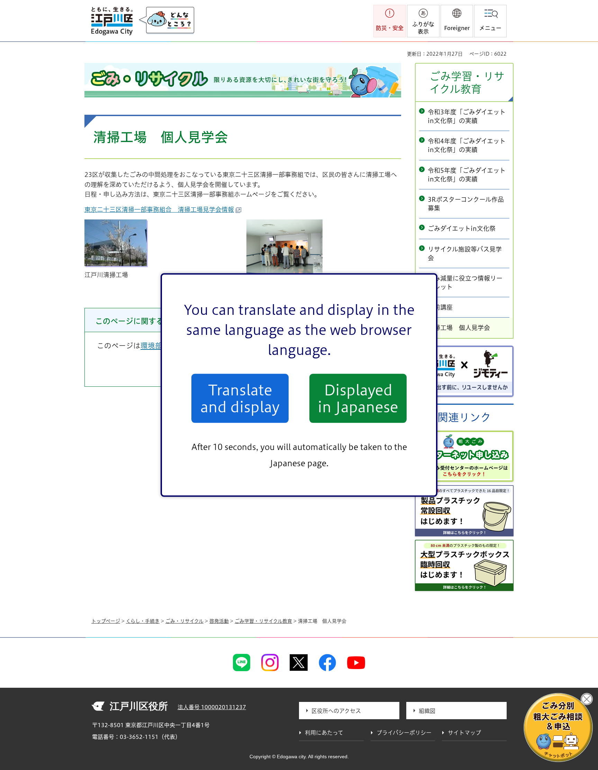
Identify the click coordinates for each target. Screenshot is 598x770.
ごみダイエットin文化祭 (462, 228)
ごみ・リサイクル (184, 621)
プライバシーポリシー (404, 732)
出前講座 (440, 307)
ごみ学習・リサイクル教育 (467, 82)
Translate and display (240, 398)
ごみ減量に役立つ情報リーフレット (465, 282)
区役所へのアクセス (336, 711)
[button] (457, 21)
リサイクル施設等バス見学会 (465, 253)
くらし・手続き (143, 621)
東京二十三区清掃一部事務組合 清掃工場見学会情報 (159, 209)
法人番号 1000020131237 (212, 707)
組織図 (427, 711)
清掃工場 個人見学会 (459, 328)
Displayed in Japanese (358, 398)
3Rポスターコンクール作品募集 (466, 203)
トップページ (105, 621)
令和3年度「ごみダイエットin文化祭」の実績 (467, 116)
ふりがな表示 (423, 27)
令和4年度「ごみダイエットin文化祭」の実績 (467, 145)
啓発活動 (219, 621)
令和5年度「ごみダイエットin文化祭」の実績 (467, 174)
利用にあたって (324, 732)
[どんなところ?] (166, 21)
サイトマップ (464, 732)
